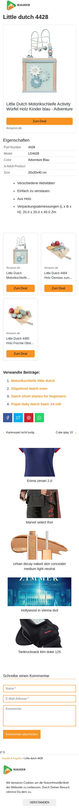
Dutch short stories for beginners (38, 396)
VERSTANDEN (39, 802)
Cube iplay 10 (64, 432)
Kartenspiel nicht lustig (20, 432)
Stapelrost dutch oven (29, 389)
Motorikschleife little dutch (33, 381)
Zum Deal (39, 121)
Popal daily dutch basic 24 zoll (36, 404)
